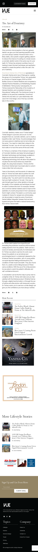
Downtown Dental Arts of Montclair (13, 73)
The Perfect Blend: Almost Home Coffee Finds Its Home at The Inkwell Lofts (25, 308)
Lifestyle (4, 19)
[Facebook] (4, 516)
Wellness (5, 543)
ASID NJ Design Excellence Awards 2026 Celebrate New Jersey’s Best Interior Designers (25, 320)
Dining (5, 540)
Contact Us (23, 533)
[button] (9, 30)
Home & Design (7, 533)
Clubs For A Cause (24, 537)
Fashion (5, 530)
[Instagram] (3, 3)
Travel (4, 537)
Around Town (18, 304)
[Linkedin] (9, 516)
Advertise (22, 530)
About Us (22, 527)
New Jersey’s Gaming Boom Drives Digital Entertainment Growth (24, 447)
